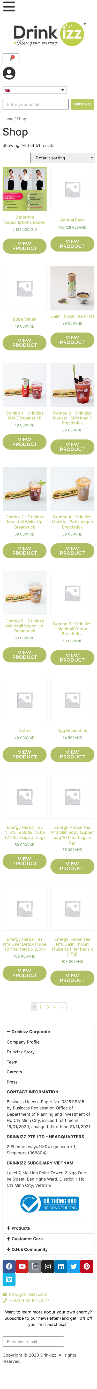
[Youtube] (22, 1266)
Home (8, 119)
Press (12, 1082)
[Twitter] (73, 1266)
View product (24, 246)
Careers (14, 1071)
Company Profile (23, 1042)
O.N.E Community (30, 1249)
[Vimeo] (9, 1279)
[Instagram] (47, 1266)
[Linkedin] (60, 1266)
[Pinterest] (86, 1266)
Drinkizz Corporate (31, 1031)
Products (21, 1228)
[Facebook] (9, 1266)
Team (12, 1062)
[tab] (48, 1031)
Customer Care (27, 1238)
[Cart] (11, 58)
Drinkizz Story (21, 1051)
